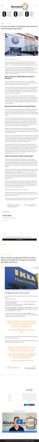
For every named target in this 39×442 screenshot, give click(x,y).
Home (10, 393)
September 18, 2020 (27, 361)
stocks (9, 65)
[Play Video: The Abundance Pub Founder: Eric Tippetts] (19, 422)
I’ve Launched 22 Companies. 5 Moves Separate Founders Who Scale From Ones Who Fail (21, 14)
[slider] (18, 432)
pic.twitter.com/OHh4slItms (22, 358)
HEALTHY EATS (10, 398)
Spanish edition (22, 301)
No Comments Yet (6, 211)
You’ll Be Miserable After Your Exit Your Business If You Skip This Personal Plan (32, 14)
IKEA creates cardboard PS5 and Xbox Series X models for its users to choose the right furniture (18, 259)
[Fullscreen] (36, 432)
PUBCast (9, 400)
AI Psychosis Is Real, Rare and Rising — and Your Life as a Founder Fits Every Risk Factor (9, 14)
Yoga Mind (9, 395)
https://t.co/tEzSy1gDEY (27, 356)
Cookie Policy (27, 440)
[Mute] (32, 432)
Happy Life (9, 397)
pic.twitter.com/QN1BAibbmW (21, 327)
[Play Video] (3, 432)
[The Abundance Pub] (19, 6)
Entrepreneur (3, 23)
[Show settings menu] (34, 432)
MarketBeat (18, 59)
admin (2, 31)
